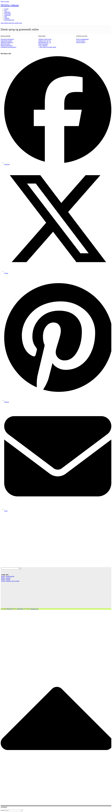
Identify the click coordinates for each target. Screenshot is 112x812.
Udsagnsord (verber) (6, 41)
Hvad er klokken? (43, 44)
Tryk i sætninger (42, 45)
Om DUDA (20, 609)
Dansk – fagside (5, 579)
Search (2, 810)
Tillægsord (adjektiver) (7, 42)
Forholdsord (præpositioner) (8, 47)
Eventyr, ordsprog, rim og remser (10, 581)
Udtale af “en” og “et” (44, 41)
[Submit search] (22, 810)
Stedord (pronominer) (7, 45)
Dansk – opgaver (6, 578)
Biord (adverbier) (5, 44)
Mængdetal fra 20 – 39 (44, 42)
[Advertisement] (53, 539)
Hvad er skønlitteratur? (82, 39)
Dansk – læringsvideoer (7, 576)
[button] (11, 23)
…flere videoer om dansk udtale (47, 47)
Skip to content (5, 1)
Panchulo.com (34, 609)
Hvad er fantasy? (81, 42)
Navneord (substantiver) (7, 39)
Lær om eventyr (80, 41)
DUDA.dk (10, 609)
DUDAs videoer (10, 5)
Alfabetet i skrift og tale (44, 39)
